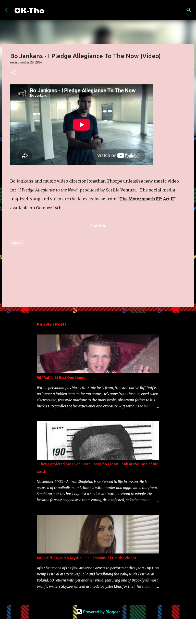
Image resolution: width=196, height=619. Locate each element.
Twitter (98, 225)
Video (17, 242)
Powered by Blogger (101, 612)
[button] (13, 72)
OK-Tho (29, 10)
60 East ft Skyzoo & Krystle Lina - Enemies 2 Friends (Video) (86, 558)
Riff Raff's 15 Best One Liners (61, 378)
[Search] (51, 10)
